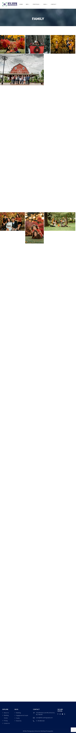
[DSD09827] (28, 677)
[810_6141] (12, 152)
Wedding (18, 713)
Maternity (18, 721)
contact (53, 4)
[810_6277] (62, 202)
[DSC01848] (12, 177)
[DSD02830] (40, 591)
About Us (6, 713)
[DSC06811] (66, 677)
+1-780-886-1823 (40, 721)
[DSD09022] (59, 632)
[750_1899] (62, 531)
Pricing (6, 720)
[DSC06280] (34, 620)
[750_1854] (37, 531)
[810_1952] (37, 190)
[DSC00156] (37, 44)
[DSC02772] (40, 569)
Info (27, 4)
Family (18, 718)
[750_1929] (12, 550)
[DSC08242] (66, 588)
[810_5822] (59, 107)
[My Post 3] (59, 133)
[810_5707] (12, 607)
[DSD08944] (59, 613)
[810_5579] (12, 569)
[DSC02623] (22, 126)
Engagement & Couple (22, 715)
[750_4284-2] (12, 98)
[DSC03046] (59, 88)
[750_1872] (40, 550)
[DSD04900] (59, 651)
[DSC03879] (34, 98)
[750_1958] (22, 69)
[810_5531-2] (59, 66)
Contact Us (7, 723)
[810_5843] (66, 556)
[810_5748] (12, 588)
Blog (45, 4)
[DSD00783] (22, 648)
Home (21, 4)
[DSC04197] (12, 44)
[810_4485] (34, 155)
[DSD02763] (12, 626)
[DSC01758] (62, 180)
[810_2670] (12, 202)
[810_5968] (59, 158)
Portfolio (36, 4)
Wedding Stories (6, 717)
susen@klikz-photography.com (44, 717)
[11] (12, 531)
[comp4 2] (62, 44)
